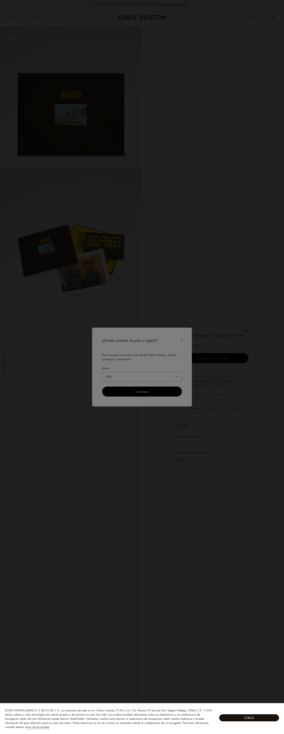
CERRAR (249, 718)
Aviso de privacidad (37, 727)
